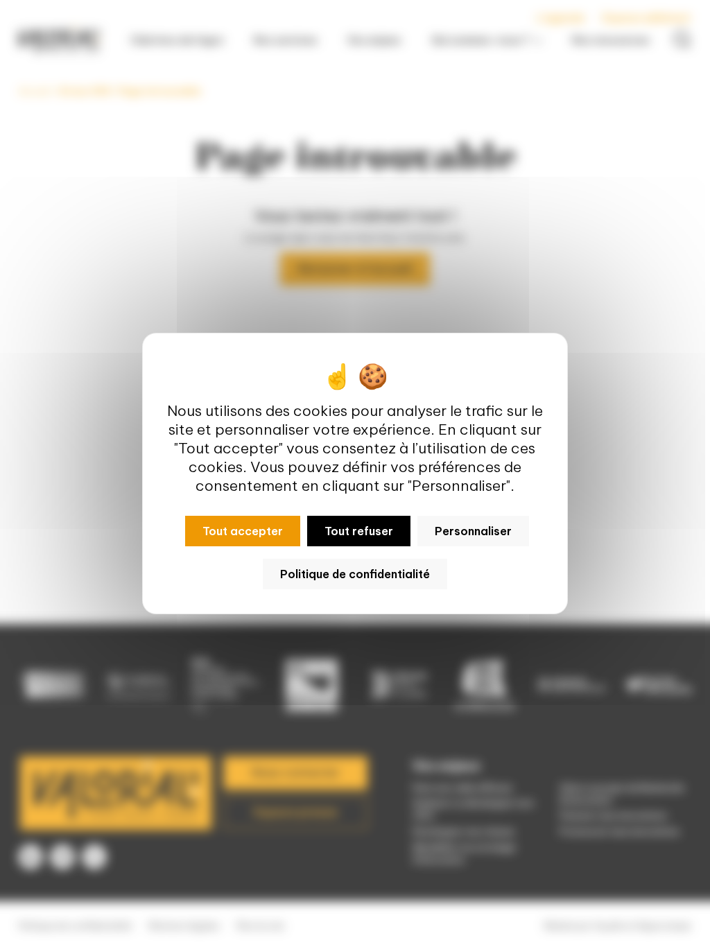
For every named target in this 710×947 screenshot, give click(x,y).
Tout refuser (358, 531)
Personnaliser (473, 531)
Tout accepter (242, 531)
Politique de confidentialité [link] (355, 574)
